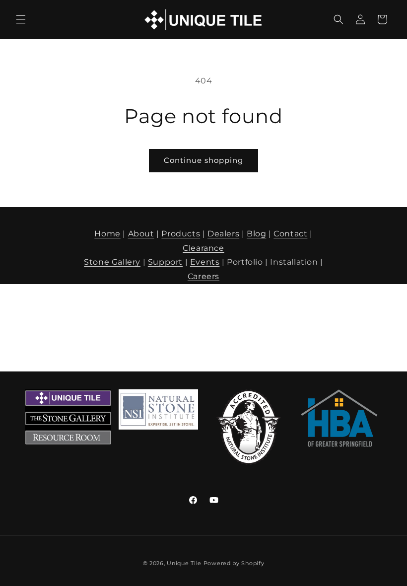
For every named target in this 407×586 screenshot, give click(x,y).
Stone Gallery (112, 262)
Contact (290, 233)
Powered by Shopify (234, 563)
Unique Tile (184, 563)
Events (205, 262)
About (141, 233)
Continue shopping (203, 160)
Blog (256, 233)
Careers (203, 276)
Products (180, 233)
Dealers (223, 233)
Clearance (203, 248)
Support (165, 262)
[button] (21, 19)
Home (107, 233)
